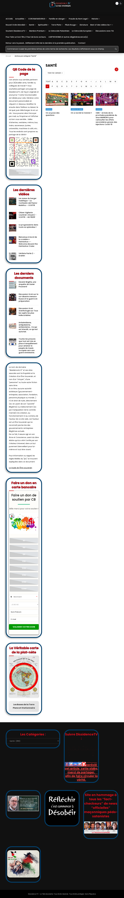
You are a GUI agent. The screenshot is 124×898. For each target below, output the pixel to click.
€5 (24, 554)
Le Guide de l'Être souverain (20, 468)
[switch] (119, 3)
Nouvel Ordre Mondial (15, 25)
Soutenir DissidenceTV (15, 31)
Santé (31, 25)
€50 (24, 575)
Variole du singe (76, 109)
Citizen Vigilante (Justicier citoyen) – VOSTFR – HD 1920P (27, 214)
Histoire (95, 19)
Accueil (8, 56)
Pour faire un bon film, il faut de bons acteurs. (26, 37)
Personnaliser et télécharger (23, 172)
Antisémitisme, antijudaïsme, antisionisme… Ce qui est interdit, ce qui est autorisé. (28, 327)
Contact (81, 43)
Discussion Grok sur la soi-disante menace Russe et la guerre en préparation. (28, 297)
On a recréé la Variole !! (81, 113)
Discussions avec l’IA (105, 31)
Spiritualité (42, 25)
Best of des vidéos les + (100, 25)
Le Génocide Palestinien (59, 31)
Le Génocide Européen (82, 31)
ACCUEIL (9, 19)
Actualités (19, 19)
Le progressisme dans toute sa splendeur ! (28, 226)
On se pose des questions (52, 114)
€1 (24, 540)
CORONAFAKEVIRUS (36, 19)
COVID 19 (49, 109)
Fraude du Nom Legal (78, 19)
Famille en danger (57, 19)
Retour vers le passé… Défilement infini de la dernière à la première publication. (41, 43)
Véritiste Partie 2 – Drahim (27, 254)
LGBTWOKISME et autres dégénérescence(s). (68, 37)
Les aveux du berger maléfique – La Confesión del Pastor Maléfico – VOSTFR (28, 202)
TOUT (47, 81)
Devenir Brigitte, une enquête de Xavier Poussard (27, 284)
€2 (24, 547)
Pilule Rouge (70, 25)
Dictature (84, 25)
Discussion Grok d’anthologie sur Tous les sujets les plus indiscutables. (28, 311)
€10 (24, 561)
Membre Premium (37, 31)
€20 (24, 568)
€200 (23, 589)
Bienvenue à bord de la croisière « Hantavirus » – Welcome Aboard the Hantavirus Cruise (28, 241)
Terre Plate (56, 25)
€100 (24, 582)
